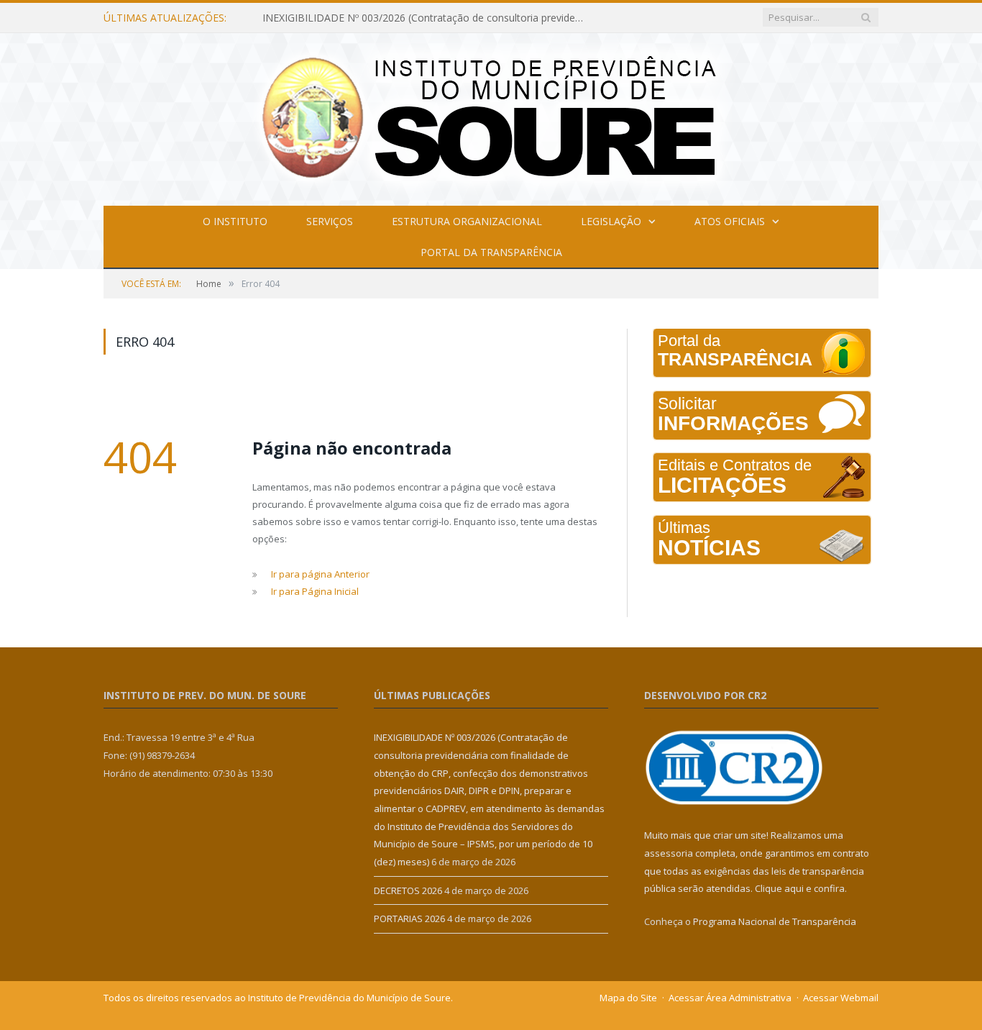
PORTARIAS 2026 (409, 918)
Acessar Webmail (840, 997)
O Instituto (235, 221)
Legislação (611, 221)
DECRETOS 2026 (408, 890)
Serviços (329, 221)
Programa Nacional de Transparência (774, 921)
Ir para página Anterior (320, 574)
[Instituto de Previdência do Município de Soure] (491, 116)
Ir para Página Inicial (315, 591)
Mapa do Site (628, 997)
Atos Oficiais (729, 221)
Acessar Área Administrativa (730, 997)
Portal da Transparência (491, 252)
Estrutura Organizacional (467, 221)
